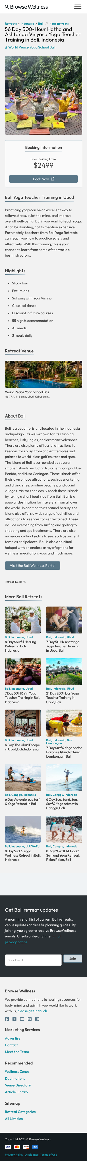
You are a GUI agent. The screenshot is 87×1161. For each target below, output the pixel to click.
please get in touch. (32, 1011)
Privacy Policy (14, 1154)
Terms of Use (48, 1154)
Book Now (41, 179)
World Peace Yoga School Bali (27, 392)
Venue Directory (18, 1085)
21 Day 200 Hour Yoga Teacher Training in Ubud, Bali (62, 697)
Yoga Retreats (59, 23)
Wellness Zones (17, 1071)
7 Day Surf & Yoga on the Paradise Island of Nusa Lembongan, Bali (64, 752)
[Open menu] (77, 6)
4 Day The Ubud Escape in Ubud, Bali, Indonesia (22, 747)
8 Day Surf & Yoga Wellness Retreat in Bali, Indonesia (23, 855)
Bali (20, 597)
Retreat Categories (20, 1111)
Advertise (13, 1038)
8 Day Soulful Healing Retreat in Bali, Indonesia (20, 646)
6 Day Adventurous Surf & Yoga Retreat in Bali (22, 801)
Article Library (16, 1092)
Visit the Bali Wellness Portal (32, 565)
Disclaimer (32, 1154)
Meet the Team (17, 1051)
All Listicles (14, 1118)
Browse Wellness (29, 6)
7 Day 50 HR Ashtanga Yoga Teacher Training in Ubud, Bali (62, 646)
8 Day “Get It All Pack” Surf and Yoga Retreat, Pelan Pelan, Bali (62, 855)
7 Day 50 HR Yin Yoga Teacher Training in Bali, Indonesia (22, 697)
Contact (11, 1045)
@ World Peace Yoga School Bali (30, 47)
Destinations (15, 1078)
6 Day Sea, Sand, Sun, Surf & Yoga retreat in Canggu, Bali (62, 803)
